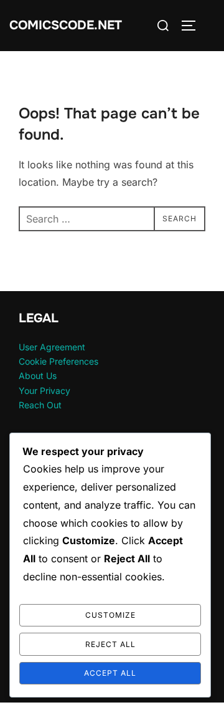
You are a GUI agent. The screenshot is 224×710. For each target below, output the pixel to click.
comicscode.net (65, 25)
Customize (110, 615)
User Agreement (52, 347)
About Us (38, 375)
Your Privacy (44, 390)
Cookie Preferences (58, 361)
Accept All (110, 673)
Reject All (110, 644)
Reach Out (40, 405)
